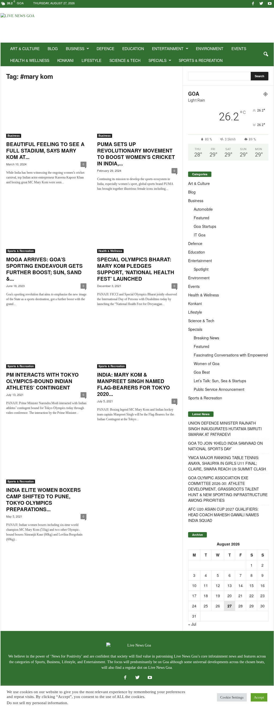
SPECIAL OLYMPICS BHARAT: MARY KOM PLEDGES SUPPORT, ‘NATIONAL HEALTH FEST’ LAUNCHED (135, 269)
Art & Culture (25, 48)
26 (218, 605)
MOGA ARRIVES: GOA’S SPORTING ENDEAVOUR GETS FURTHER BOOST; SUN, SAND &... (44, 269)
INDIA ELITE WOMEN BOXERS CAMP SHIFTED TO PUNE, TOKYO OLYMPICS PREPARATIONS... (43, 499)
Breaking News (206, 337)
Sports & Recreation (201, 60)
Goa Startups (205, 226)
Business (75, 48)
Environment (209, 48)
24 (194, 605)
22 (251, 595)
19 (218, 595)
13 (229, 585)
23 (262, 595)
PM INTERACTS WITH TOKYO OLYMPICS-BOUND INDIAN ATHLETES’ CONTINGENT (42, 381)
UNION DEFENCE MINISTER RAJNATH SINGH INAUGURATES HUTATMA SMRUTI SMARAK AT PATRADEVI (225, 428)
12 (218, 585)
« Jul (192, 624)
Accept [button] (259, 697)
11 (206, 585)
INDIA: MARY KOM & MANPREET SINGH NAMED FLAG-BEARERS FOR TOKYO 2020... (133, 384)
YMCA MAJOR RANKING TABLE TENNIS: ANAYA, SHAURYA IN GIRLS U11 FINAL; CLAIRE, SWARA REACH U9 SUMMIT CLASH (227, 463)
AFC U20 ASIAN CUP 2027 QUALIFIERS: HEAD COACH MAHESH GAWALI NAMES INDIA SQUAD (223, 514)
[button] (266, 54)
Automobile (203, 209)
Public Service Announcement (219, 389)
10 (194, 585)
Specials (157, 60)
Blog (53, 48)
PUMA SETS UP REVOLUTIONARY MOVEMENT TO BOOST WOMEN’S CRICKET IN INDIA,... (136, 153)
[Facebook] (253, 4)
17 (194, 595)
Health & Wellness (29, 60)
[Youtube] (270, 4)
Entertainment (168, 48)
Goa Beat (202, 372)
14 (240, 585)
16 (262, 585)
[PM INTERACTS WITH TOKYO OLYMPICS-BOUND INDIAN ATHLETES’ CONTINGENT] (46, 342)
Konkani (65, 60)
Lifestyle (91, 60)
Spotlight (201, 269)
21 (240, 595)
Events (238, 48)
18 (206, 595)
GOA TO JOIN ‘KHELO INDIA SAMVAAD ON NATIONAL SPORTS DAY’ (225, 445)
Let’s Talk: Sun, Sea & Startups (220, 380)
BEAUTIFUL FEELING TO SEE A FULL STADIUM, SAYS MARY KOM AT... (45, 150)
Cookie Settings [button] (231, 697)
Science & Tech (124, 60)
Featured (201, 217)
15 (251, 585)
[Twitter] (261, 4)
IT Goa (200, 234)
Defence (105, 48)
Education (133, 48)
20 (229, 595)
